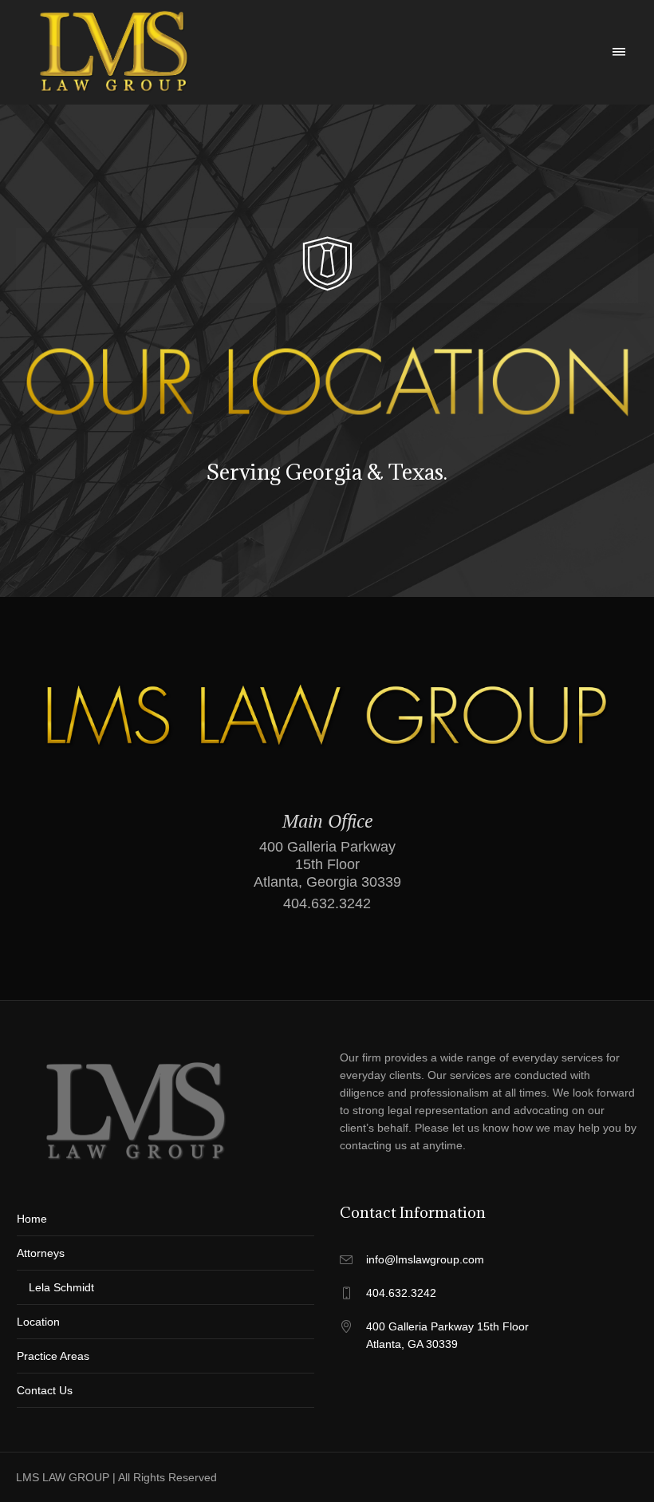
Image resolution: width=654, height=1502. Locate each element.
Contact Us (45, 1390)
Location (38, 1321)
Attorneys (41, 1253)
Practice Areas (53, 1356)
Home (32, 1218)
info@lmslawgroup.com (425, 1259)
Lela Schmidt (61, 1287)
